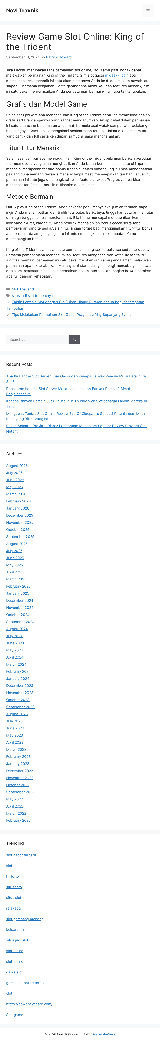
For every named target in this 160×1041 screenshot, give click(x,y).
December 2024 (19, 600)
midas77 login (117, 75)
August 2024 (17, 629)
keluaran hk (16, 929)
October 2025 (17, 529)
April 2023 (15, 742)
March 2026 (16, 494)
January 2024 (17, 678)
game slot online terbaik (26, 983)
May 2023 (14, 735)
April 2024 (15, 657)
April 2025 (14, 572)
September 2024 (20, 622)
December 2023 (19, 686)
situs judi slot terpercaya (32, 296)
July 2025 (14, 551)
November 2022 (19, 778)
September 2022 (20, 792)
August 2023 (17, 714)
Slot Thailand (23, 289)
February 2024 (18, 671)
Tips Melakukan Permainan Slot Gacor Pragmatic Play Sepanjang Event (71, 315)
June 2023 (15, 728)
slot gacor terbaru (21, 855)
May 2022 (14, 799)
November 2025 (19, 522)
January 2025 (17, 593)
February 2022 (18, 820)
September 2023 (20, 707)
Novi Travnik (22, 10)
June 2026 (15, 480)
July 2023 (14, 721)
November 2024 (20, 608)
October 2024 (18, 615)
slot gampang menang (25, 919)
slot (9, 866)
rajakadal (14, 908)
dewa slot (14, 972)
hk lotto (12, 876)
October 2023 (18, 700)
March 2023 (16, 749)
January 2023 (17, 764)
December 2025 (19, 515)
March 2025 (16, 579)
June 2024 (15, 643)
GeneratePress (104, 1034)
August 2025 (17, 544)
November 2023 (20, 693)
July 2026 (14, 473)
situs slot (13, 898)
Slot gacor (14, 1015)
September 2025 (20, 537)
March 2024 (16, 664)
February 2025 (18, 586)
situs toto (14, 887)
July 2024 (14, 636)
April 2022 (14, 806)
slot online (14, 951)
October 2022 (17, 785)
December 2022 (19, 771)
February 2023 (18, 757)
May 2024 (14, 650)
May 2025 (14, 565)
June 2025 (15, 558)
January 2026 (17, 508)
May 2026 (14, 487)
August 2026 (17, 466)
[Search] (74, 340)
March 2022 (16, 813)
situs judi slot (17, 940)
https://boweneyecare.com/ (29, 1004)
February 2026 (18, 501)
